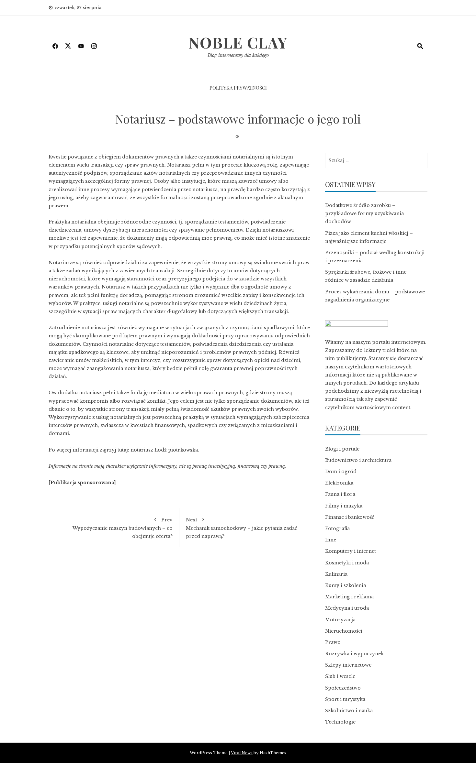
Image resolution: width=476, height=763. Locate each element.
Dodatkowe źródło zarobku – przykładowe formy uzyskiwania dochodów (364, 213)
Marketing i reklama (349, 597)
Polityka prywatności (238, 87)
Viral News (242, 752)
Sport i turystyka (345, 699)
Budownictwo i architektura (358, 460)
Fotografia (337, 528)
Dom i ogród (341, 471)
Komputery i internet (350, 551)
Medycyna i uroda (347, 608)
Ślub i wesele (340, 676)
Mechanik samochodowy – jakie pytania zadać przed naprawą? (241, 528)
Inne (330, 540)
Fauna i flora (340, 494)
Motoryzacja (340, 620)
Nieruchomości (343, 631)
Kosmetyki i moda (347, 563)
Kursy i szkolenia (345, 585)
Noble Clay (238, 42)
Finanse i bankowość (349, 517)
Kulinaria (336, 574)
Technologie (340, 722)
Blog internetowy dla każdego (238, 55)
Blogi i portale (342, 449)
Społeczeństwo (343, 688)
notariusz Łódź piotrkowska (164, 450)
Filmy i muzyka (343, 506)
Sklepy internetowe (348, 665)
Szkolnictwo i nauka (349, 711)
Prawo (333, 642)
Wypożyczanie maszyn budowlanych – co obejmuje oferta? (123, 528)
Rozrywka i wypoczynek (354, 654)
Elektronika (339, 483)
